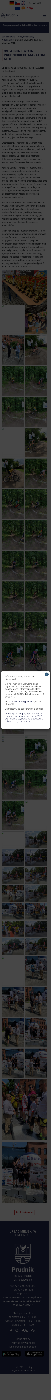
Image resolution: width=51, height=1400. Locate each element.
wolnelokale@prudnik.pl (23, 701)
